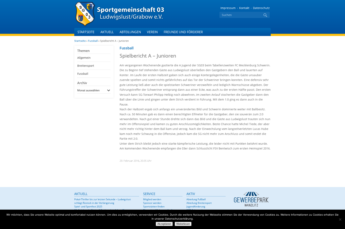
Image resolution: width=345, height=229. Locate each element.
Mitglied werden (152, 199)
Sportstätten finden (154, 206)
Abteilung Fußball (196, 199)
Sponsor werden (152, 203)
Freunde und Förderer (183, 32)
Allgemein (84, 58)
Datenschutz (261, 8)
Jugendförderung (195, 206)
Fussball (93, 41)
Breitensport (85, 66)
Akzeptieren (164, 223)
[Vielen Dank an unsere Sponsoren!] (251, 199)
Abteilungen (130, 32)
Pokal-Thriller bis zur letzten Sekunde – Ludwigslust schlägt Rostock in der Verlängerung (102, 201)
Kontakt (244, 8)
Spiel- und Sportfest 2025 (88, 206)
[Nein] (340, 219)
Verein (152, 32)
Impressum (228, 8)
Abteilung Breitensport (199, 203)
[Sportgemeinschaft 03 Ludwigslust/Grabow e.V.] (124, 14)
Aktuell (107, 32)
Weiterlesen (183, 223)
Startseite (85, 32)
